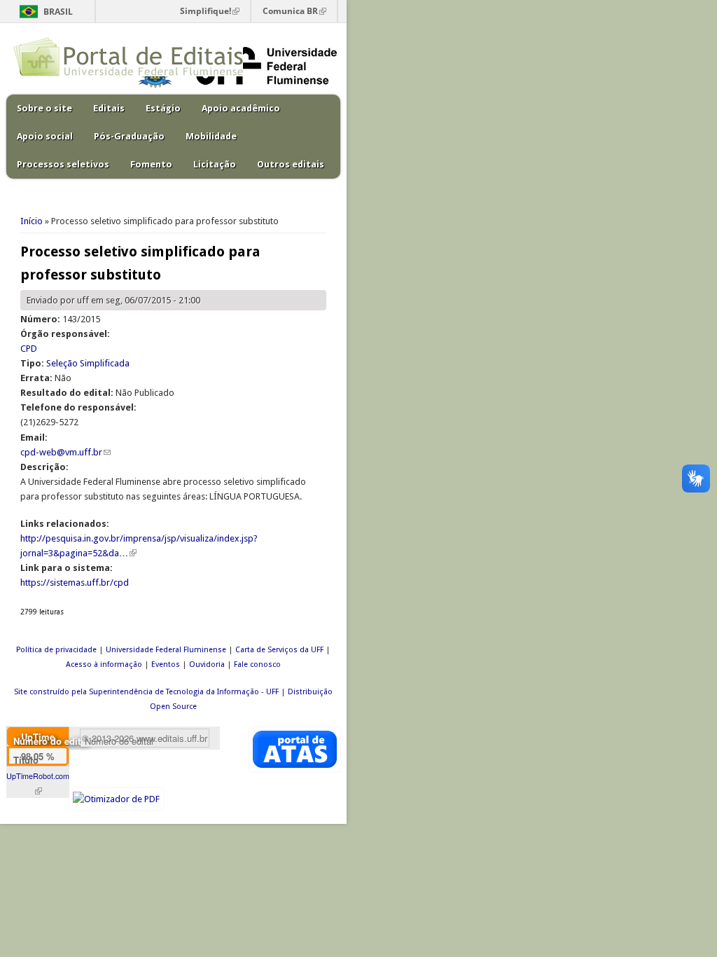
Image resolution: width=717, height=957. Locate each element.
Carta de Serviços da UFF (279, 649)
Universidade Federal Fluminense (166, 649)
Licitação (214, 164)
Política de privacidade (56, 649)
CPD (28, 348)
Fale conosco (257, 664)
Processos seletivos (63, 164)
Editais (109, 108)
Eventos (165, 664)
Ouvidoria (207, 664)
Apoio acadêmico (241, 108)
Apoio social (45, 136)
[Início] (128, 73)
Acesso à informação (104, 664)
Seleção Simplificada (88, 363)
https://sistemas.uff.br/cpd (74, 582)
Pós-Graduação (129, 136)
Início (31, 221)
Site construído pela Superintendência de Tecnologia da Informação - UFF (146, 691)
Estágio (163, 108)
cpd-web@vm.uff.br (65, 452)
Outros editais (290, 164)
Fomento (151, 164)
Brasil (58, 12)
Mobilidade (211, 136)
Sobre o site (44, 108)
